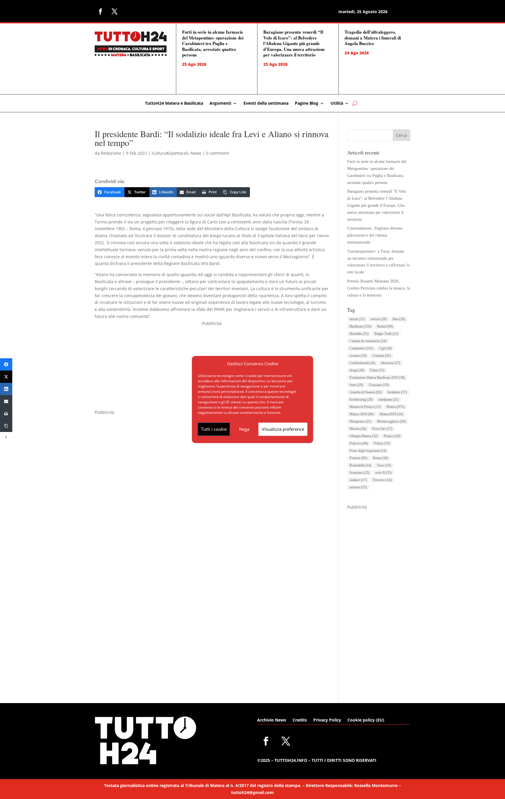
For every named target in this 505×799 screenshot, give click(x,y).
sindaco (358, 480)
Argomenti (220, 103)
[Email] (6, 401)
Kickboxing (361, 399)
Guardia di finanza (366, 392)
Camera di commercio (368, 341)
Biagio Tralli (386, 334)
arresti (357, 319)
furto (356, 385)
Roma (380, 458)
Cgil (385, 348)
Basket (385, 326)
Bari (398, 319)
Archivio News (271, 720)
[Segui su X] (114, 11)
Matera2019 (391, 414)
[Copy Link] (6, 426)
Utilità (337, 103)
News (196, 153)
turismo (358, 487)
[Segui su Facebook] (100, 11)
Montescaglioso (391, 421)
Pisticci (392, 436)
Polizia (382, 443)
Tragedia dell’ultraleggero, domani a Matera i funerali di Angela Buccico (373, 38)
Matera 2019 (362, 414)
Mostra (358, 429)
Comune (381, 356)
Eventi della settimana (265, 103)
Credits (300, 720)
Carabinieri (361, 348)
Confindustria (362, 363)
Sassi (384, 465)
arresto (379, 319)
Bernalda (359, 334)
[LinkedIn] (6, 389)
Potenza (358, 458)
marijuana (388, 399)
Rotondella (360, 465)
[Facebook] (6, 364)
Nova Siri (382, 429)
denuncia (390, 363)
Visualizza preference (283, 429)
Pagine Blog (306, 103)
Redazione (111, 153)
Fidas (377, 370)
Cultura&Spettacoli (170, 153)
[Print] (6, 413)
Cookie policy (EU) (365, 720)
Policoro (359, 443)
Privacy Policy (327, 720)
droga (357, 370)
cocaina (358, 356)
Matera (395, 407)
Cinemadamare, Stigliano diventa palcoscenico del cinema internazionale (374, 235)
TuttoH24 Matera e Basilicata (174, 103)
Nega (244, 429)
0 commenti (217, 153)
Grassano (379, 385)
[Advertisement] (378, 598)
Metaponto (360, 421)
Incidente (397, 392)
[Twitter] (6, 377)
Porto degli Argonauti (368, 451)
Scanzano (359, 473)
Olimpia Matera (364, 436)
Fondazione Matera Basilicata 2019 (377, 378)
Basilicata (360, 326)
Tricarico (382, 480)
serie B (383, 473)
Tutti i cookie (214, 429)
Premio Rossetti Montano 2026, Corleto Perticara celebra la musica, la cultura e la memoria (378, 288)
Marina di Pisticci (365, 407)
